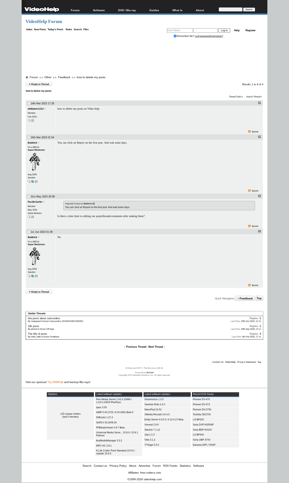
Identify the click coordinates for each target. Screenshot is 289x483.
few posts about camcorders (44, 318)
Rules (69, 29)
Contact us (100, 465)
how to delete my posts (91, 77)
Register (251, 30)
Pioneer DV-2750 (202, 409)
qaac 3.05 (101, 407)
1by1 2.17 (149, 434)
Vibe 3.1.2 (149, 439)
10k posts (33, 326)
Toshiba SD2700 (202, 414)
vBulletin (150, 373)
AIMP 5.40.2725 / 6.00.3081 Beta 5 (114, 412)
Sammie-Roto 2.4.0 (154, 404)
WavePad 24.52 (153, 409)
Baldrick (32, 142)
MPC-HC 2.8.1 (104, 445)
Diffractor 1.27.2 (104, 417)
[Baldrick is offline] (40, 162)
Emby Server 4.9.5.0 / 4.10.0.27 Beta (163, 419)
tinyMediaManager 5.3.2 (109, 440)
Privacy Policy (118, 465)
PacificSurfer (35, 202)
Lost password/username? (209, 36)
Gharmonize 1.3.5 (154, 399)
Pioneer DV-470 (201, 399)
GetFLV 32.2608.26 (106, 422)
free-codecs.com (150, 472)
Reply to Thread (39, 84)
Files (86, 29)
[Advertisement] (144, 57)
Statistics (185, 465)
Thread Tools (235, 97)
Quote (255, 131)
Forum (75, 10)
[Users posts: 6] (29, 217)
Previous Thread (136, 346)
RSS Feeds (170, 465)
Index (29, 29)
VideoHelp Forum (44, 21)
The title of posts (37, 333)
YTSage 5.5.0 (151, 445)
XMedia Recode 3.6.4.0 (157, 414)
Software (99, 10)
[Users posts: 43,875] (29, 182)
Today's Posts (55, 29)
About (132, 465)
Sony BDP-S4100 (202, 429)
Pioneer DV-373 (201, 404)
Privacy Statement (246, 362)
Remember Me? (185, 36)
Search (78, 29)
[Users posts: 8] (29, 121)
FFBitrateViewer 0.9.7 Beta (110, 427)
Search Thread (253, 97)
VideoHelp (230, 362)
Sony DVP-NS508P (203, 424)
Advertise (144, 465)
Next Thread (155, 346)
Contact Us (218, 362)
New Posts (40, 29)
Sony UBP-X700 (201, 439)
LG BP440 (198, 434)
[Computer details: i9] (32, 182)
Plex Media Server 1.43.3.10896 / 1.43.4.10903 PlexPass (114, 401)
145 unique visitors (70, 413)
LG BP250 (198, 419)
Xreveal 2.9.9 (151, 424)
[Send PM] (32, 121)
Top (259, 298)
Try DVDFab (55, 382)
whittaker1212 (36, 108)
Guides (154, 10)
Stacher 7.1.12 (152, 429)
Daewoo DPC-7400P (204, 445)
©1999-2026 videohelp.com (144, 479)
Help (237, 30)
